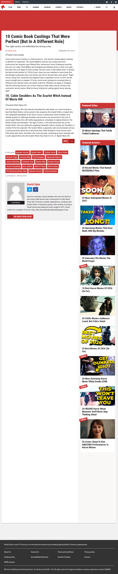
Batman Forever (35, 171)
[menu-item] (10, 7)
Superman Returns (54, 157)
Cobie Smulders (50, 171)
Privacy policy (89, 552)
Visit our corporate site (78, 544)
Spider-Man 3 (36, 152)
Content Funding (64, 557)
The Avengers (38, 157)
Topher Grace (50, 152)
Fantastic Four (28, 162)
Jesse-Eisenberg (13, 166)
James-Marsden (13, 162)
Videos (17, 2)
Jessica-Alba (25, 157)
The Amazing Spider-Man (16, 171)
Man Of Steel (40, 166)
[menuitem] (7, 2)
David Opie (12, 51)
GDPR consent (9, 562)
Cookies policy (9, 557)
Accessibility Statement (39, 557)
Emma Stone (53, 166)
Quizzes (26, 2)
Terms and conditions (66, 552)
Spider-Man (41, 162)
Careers (87, 557)
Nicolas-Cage (11, 157)
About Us (7, 552)
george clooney (22, 152)
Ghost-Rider (62, 152)
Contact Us (35, 552)
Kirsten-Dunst (53, 162)
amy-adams (27, 166)
